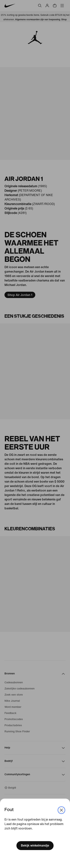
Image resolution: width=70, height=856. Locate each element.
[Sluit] (61, 810)
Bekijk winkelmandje (35, 845)
